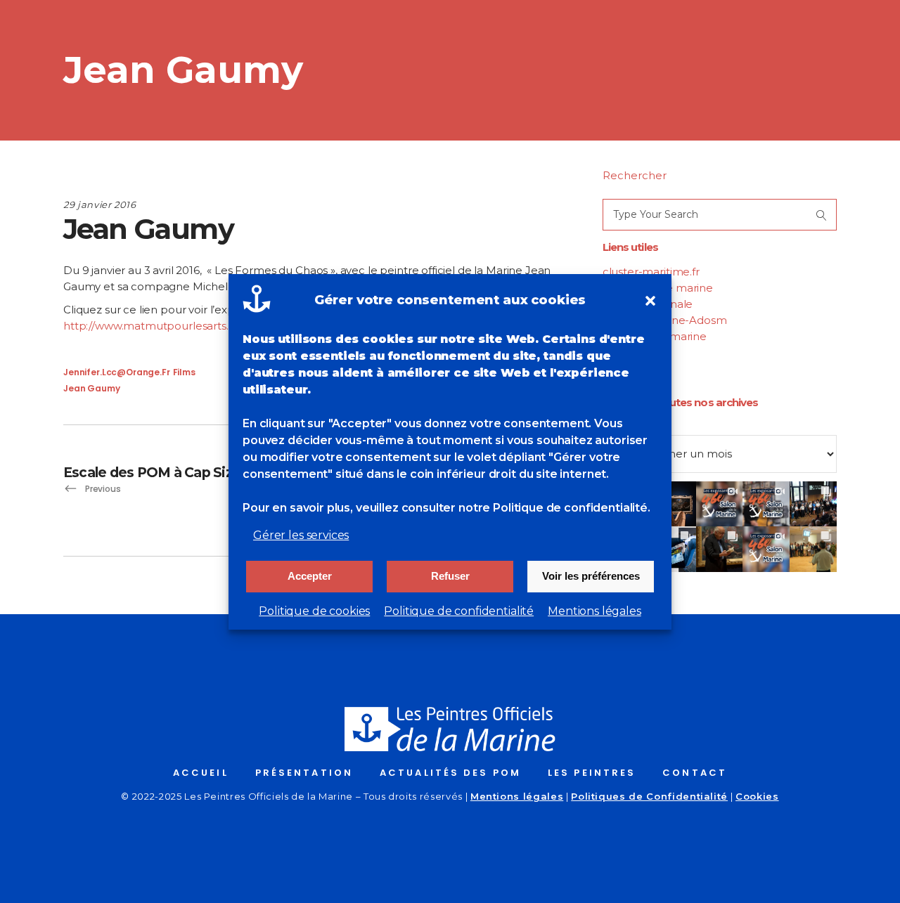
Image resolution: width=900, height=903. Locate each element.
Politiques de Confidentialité (649, 796)
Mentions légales (594, 611)
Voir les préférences (591, 576)
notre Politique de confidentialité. (554, 507)
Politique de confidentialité (459, 611)
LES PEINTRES (592, 772)
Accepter (310, 576)
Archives (625, 427)
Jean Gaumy (91, 388)
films (184, 372)
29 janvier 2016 (99, 204)
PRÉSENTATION (304, 772)
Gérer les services (301, 535)
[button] (650, 301)
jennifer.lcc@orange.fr (116, 372)
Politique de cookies (314, 611)
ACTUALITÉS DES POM (450, 772)
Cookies (757, 796)
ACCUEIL (201, 772)
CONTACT (694, 772)
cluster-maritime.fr (651, 271)
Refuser (450, 576)
